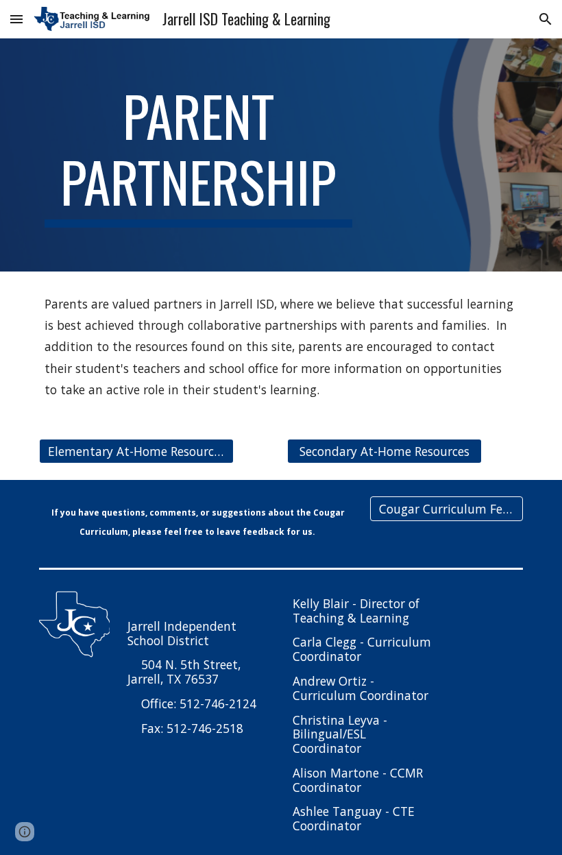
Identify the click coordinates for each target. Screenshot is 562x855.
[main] (198, 155)
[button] (16, 19)
